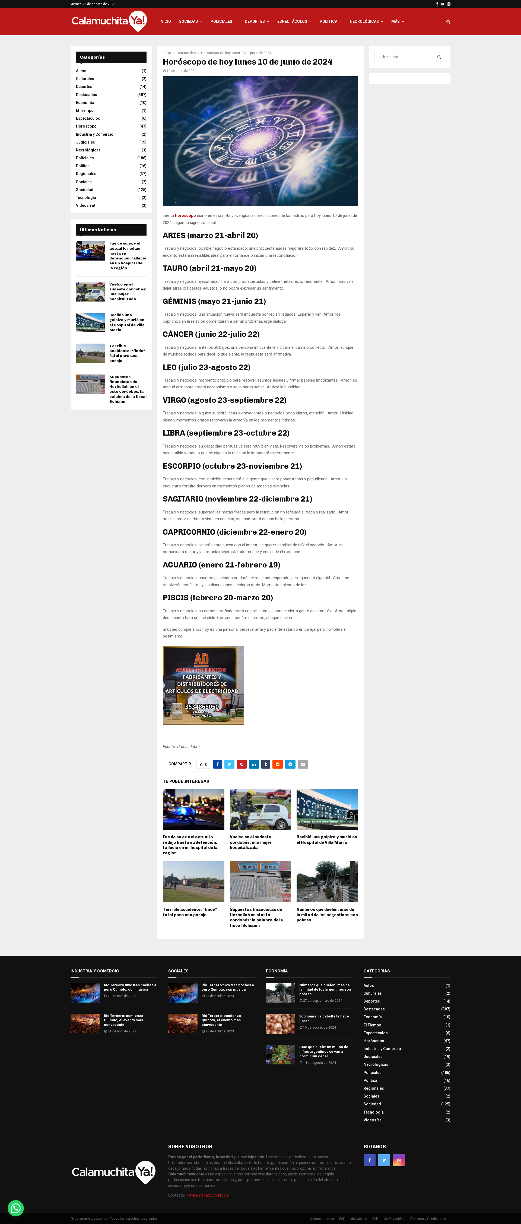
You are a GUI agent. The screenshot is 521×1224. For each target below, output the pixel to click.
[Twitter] (384, 1160)
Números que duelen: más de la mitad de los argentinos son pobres (327, 914)
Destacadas (86, 95)
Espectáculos (292, 21)
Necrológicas (364, 21)
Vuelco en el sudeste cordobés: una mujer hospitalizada (251, 842)
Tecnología (86, 197)
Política (328, 21)
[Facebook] (370, 1160)
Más (395, 21)
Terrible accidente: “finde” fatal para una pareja (190, 912)
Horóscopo (86, 126)
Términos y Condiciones (428, 1219)
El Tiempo (85, 110)
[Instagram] (399, 1160)
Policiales (221, 21)
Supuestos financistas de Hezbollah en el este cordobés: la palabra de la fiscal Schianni (256, 917)
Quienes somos (322, 1219)
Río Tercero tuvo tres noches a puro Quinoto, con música (130, 987)
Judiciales (85, 142)
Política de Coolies (353, 1219)
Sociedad (188, 21)
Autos (81, 71)
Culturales (85, 79)
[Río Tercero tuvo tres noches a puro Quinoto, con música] (85, 993)
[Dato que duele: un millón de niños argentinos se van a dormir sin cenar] (280, 1054)
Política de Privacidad (388, 1219)
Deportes (255, 21)
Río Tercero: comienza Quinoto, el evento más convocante (123, 1020)
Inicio (165, 21)
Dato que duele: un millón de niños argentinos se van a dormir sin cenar (323, 1051)
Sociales (84, 182)
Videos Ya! (85, 205)
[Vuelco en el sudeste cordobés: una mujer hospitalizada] (90, 292)
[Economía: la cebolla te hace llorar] (280, 1024)
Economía (85, 102)
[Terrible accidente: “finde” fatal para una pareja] (90, 353)
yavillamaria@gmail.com (208, 1195)
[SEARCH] (439, 57)
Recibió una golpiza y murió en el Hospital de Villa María (327, 840)
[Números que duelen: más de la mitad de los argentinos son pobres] (280, 993)
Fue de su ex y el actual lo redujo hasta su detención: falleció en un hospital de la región (190, 845)
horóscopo (186, 215)
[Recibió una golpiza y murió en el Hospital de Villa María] (90, 322)
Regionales (86, 174)
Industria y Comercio (94, 134)
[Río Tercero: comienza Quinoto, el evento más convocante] (85, 1023)
